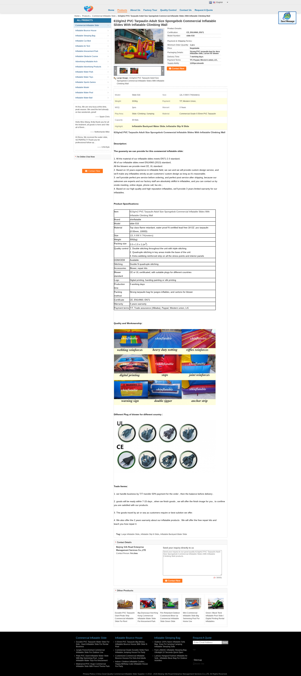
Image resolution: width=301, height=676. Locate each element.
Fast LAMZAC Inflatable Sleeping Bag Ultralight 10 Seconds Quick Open (170, 651)
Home (111, 10)
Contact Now (178, 68)
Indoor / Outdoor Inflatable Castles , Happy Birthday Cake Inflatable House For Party (131, 663)
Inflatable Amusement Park (86, 51)
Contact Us (186, 10)
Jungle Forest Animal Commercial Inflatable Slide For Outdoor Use (90, 651)
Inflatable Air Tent (82, 46)
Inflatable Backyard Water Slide (173, 534)
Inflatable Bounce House (85, 30)
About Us (135, 10)
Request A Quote (204, 10)
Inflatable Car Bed (83, 41)
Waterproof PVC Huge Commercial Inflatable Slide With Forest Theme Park (93, 665)
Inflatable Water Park (84, 72)
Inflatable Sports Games (85, 82)
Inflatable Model (82, 87)
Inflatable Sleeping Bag (85, 36)
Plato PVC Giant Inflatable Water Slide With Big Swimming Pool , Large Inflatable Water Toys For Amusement (92, 658)
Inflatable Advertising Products (88, 67)
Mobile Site (199, 664)
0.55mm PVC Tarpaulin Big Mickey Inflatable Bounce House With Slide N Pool (131, 644)
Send (225, 642)
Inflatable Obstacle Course (86, 56)
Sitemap (198, 660)
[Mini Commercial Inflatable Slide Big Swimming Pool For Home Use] (193, 603)
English (219, 2)
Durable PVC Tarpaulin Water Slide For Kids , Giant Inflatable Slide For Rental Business (92, 644)
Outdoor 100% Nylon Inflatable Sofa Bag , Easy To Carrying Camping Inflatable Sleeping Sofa (169, 644)
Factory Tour (150, 10)
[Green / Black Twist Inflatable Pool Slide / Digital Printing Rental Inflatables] (216, 603)
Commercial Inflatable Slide (104, 16)
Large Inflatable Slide (130, 534)
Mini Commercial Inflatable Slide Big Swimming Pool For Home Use (191, 617)
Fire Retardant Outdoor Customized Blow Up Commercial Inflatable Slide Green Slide (170, 617)
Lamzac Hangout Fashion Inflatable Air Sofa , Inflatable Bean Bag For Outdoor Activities (170, 658)
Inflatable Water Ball (83, 98)
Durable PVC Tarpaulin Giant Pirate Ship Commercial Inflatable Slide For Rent (125, 617)
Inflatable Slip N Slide (150, 534)
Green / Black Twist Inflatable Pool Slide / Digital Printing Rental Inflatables (215, 617)
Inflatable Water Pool (84, 92)
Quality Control (168, 10)
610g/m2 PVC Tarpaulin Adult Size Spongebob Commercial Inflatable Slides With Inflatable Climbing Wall (140, 81)
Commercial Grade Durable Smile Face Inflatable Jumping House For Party (132, 651)
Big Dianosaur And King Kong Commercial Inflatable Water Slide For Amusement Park (148, 617)
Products (122, 10)
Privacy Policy (89, 674)
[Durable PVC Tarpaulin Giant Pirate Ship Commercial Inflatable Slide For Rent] (125, 603)
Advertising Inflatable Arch (86, 61)
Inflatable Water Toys (84, 77)
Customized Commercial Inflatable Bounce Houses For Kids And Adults (130, 657)
